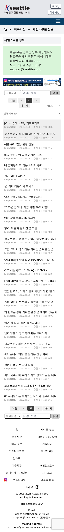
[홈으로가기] (17, 9)
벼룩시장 (19, 29)
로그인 (56, 6)
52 (29, 100)
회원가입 (55, 12)
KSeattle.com (39, 493)
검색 (55, 92)
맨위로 (29, 487)
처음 (12, 100)
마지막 (24, 105)
